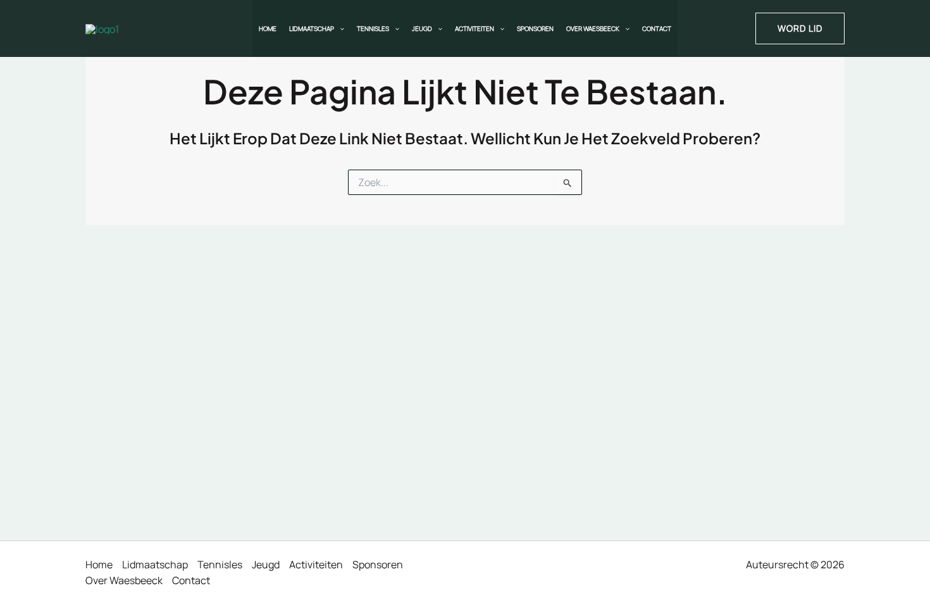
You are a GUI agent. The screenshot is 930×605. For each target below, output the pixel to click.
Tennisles (373, 28)
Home (267, 28)
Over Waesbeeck (592, 28)
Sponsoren (535, 28)
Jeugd (422, 28)
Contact (656, 28)
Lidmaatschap (311, 28)
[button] (339, 28)
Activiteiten (474, 28)
